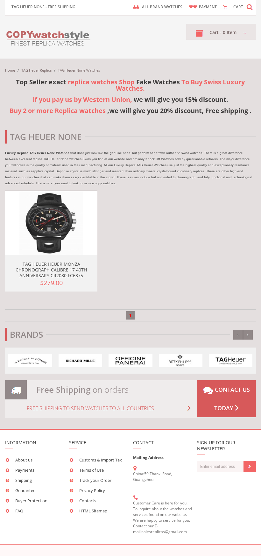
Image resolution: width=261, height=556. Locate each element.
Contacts (87, 500)
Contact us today (231, 399)
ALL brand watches (162, 7)
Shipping (23, 480)
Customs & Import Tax (100, 460)
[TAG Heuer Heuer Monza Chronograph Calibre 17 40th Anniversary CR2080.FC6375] (51, 223)
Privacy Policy (92, 490)
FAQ (19, 511)
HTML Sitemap (93, 511)
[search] (249, 7)
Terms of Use (91, 470)
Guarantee (25, 490)
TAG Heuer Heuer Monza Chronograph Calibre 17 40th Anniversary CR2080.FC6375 (51, 269)
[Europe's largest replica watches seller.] (49, 37)
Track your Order (95, 480)
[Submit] (249, 466)
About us (23, 460)
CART (238, 7)
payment (208, 7)
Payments (24, 470)
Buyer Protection (31, 500)
